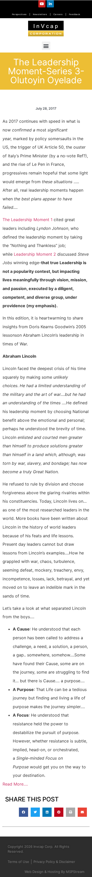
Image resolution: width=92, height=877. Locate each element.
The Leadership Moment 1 (28, 219)
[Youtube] (41, 3)
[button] (46, 46)
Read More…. (15, 784)
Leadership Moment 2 (35, 254)
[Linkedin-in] (50, 3)
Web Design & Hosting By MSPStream (54, 872)
